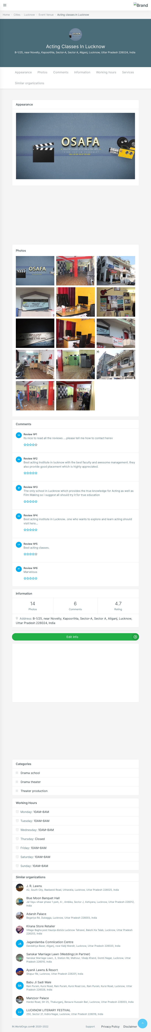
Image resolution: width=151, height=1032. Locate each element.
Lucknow (29, 14)
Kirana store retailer (40, 926)
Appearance (23, 72)
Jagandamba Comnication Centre (49, 942)
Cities (17, 14)
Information (82, 72)
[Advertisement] (75, 214)
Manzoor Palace (37, 998)
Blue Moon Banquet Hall (43, 898)
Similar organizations (29, 83)
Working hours (106, 72)
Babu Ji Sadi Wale (38, 982)
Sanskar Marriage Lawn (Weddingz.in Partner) (58, 954)
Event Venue (46, 14)
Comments (60, 72)
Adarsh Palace (36, 914)
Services (128, 72)
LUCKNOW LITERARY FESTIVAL (48, 1010)
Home (6, 14)
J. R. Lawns (34, 886)
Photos (42, 72)
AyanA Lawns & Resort (42, 970)
